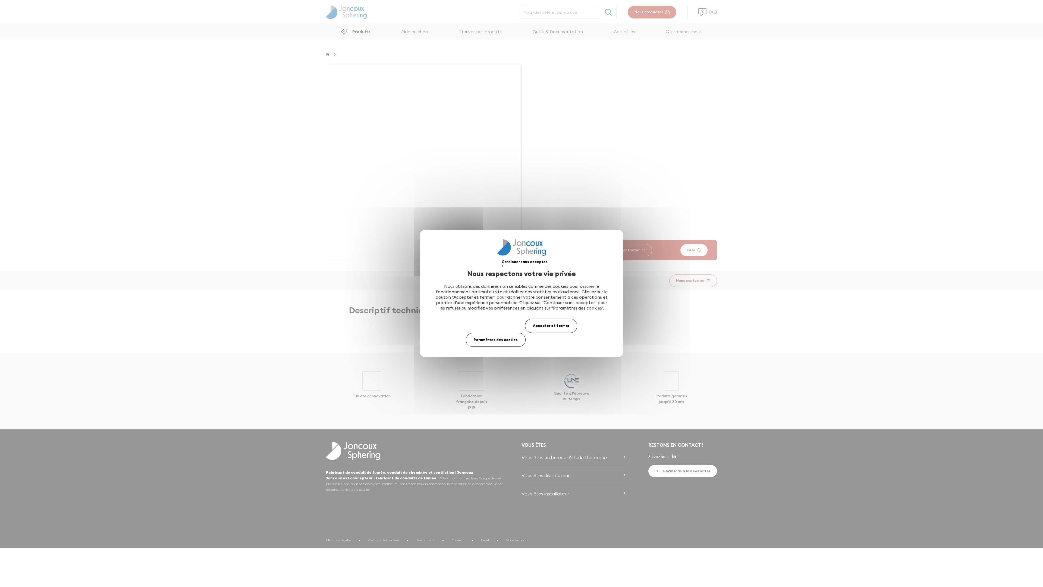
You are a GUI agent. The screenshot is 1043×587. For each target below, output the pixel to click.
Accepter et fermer (551, 325)
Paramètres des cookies (496, 340)
